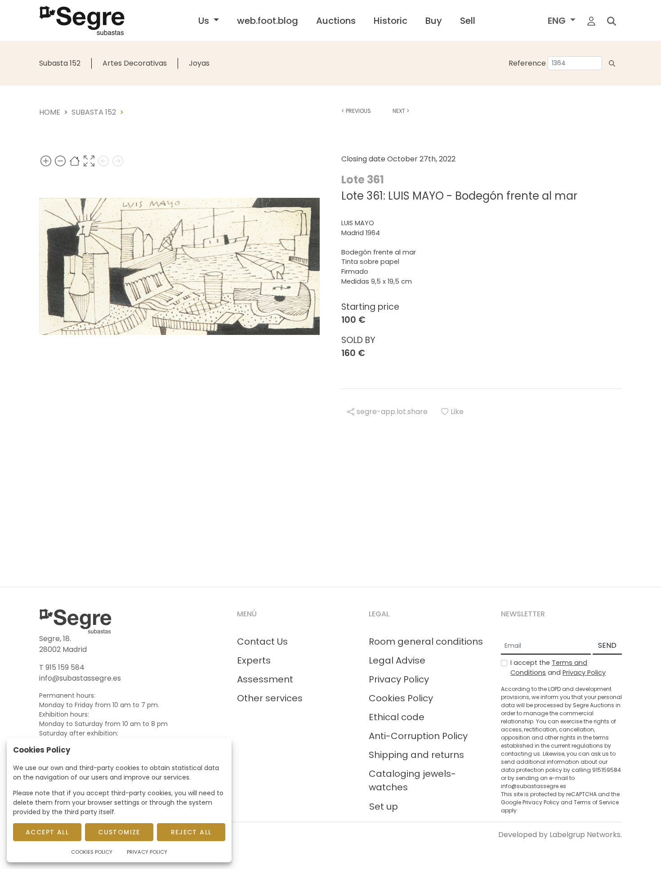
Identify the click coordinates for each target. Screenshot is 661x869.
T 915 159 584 (62, 667)
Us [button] (204, 20)
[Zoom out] (60, 160)
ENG (558, 20)
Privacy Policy (399, 679)
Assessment (265, 679)
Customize (119, 832)
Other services (270, 698)
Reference (527, 63)
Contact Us (262, 641)
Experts (254, 660)
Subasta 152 (59, 63)
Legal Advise (397, 660)
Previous (356, 111)
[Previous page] (103, 160)
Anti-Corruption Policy (418, 736)
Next (401, 111)
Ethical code (396, 717)
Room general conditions (426, 641)
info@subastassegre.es (80, 678)
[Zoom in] (45, 160)
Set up (383, 806)
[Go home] (74, 160)
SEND (607, 645)
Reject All (191, 832)
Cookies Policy (401, 698)
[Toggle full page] (89, 160)
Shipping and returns (416, 755)
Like (457, 411)
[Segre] (82, 20)
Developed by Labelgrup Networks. (560, 834)
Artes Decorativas (135, 63)
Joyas (199, 63)
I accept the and (558, 667)
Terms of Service (596, 802)
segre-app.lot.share (392, 411)
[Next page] (117, 160)
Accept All (47, 832)
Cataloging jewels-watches (412, 780)
